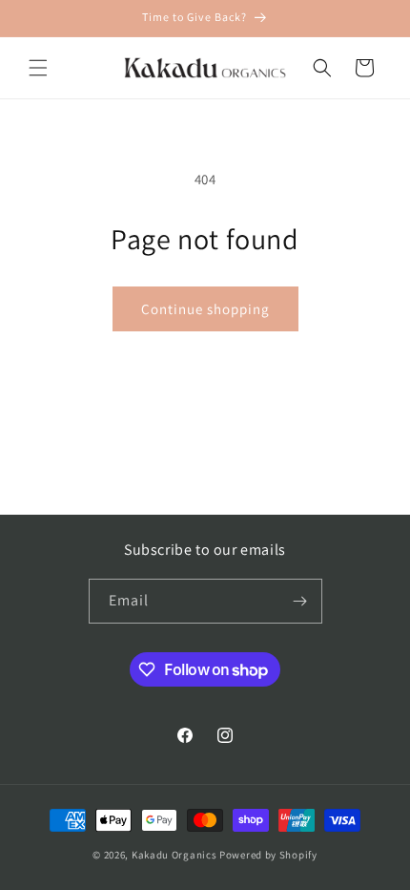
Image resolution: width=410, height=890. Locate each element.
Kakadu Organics (174, 854)
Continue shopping (205, 309)
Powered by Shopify (268, 854)
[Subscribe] (300, 601)
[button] (38, 68)
